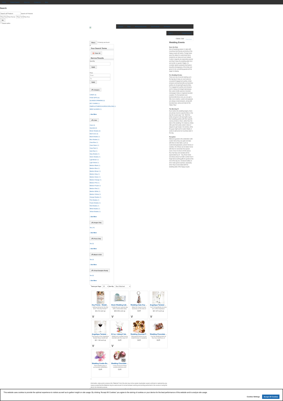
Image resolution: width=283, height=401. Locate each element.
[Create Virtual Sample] (93, 316)
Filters (93, 43)
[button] (180, 39)
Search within (6, 23)
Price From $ (11, 17)
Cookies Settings (253, 397)
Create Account (186, 33)
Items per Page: (96, 286)
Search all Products (27, 13)
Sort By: (111, 286)
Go (3, 20)
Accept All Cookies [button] (271, 397)
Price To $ (27, 17)
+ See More (93, 114)
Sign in (171, 33)
